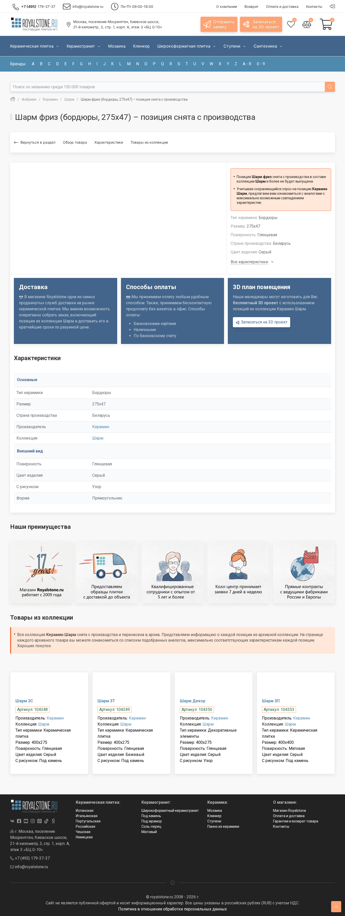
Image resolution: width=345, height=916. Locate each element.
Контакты (281, 826)
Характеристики (108, 142)
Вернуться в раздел (37, 142)
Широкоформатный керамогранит (170, 811)
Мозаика (214, 811)
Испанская (84, 811)
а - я (247, 63)
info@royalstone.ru (31, 866)
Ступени (214, 821)
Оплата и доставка (289, 816)
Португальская (88, 821)
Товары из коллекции (149, 142)
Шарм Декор (192, 701)
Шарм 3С (24, 701)
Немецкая (84, 837)
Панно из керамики (223, 826)
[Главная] (12, 99)
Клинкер (214, 816)
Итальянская (86, 816)
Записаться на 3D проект (263, 322)
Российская (85, 826)
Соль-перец (151, 826)
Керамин (100, 426)
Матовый (149, 832)
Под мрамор (151, 821)
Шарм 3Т (106, 701)
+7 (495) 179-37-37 (32, 858)
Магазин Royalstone (289, 811)
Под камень (151, 816)
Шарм (97, 438)
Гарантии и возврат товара (295, 821)
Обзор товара (75, 142)
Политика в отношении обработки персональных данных (172, 909)
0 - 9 (261, 63)
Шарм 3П (271, 701)
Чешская (83, 832)
